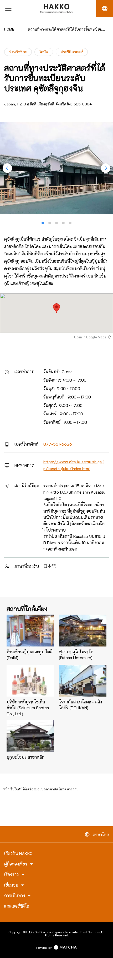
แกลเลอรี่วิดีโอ (16, 906)
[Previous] (7, 168)
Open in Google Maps (90, 337)
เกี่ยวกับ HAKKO (18, 853)
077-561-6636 (57, 444)
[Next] (105, 168)
